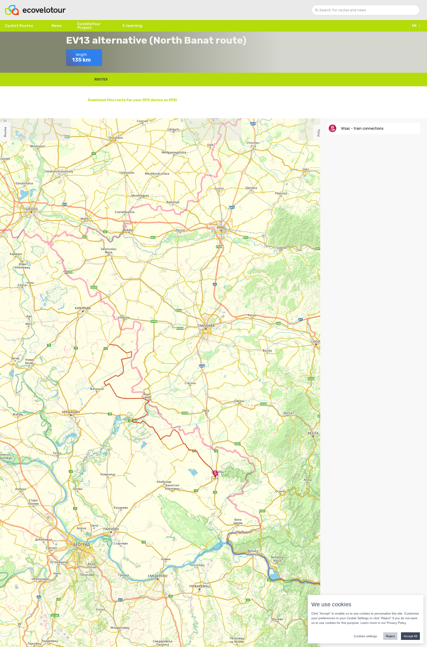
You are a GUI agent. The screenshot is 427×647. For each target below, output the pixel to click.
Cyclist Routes (19, 25)
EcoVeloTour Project (89, 26)
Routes (101, 79)
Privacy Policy (396, 623)
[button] (415, 25)
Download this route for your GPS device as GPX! (132, 100)
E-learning (132, 25)
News (57, 25)
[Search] (317, 10)
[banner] (35, 10)
